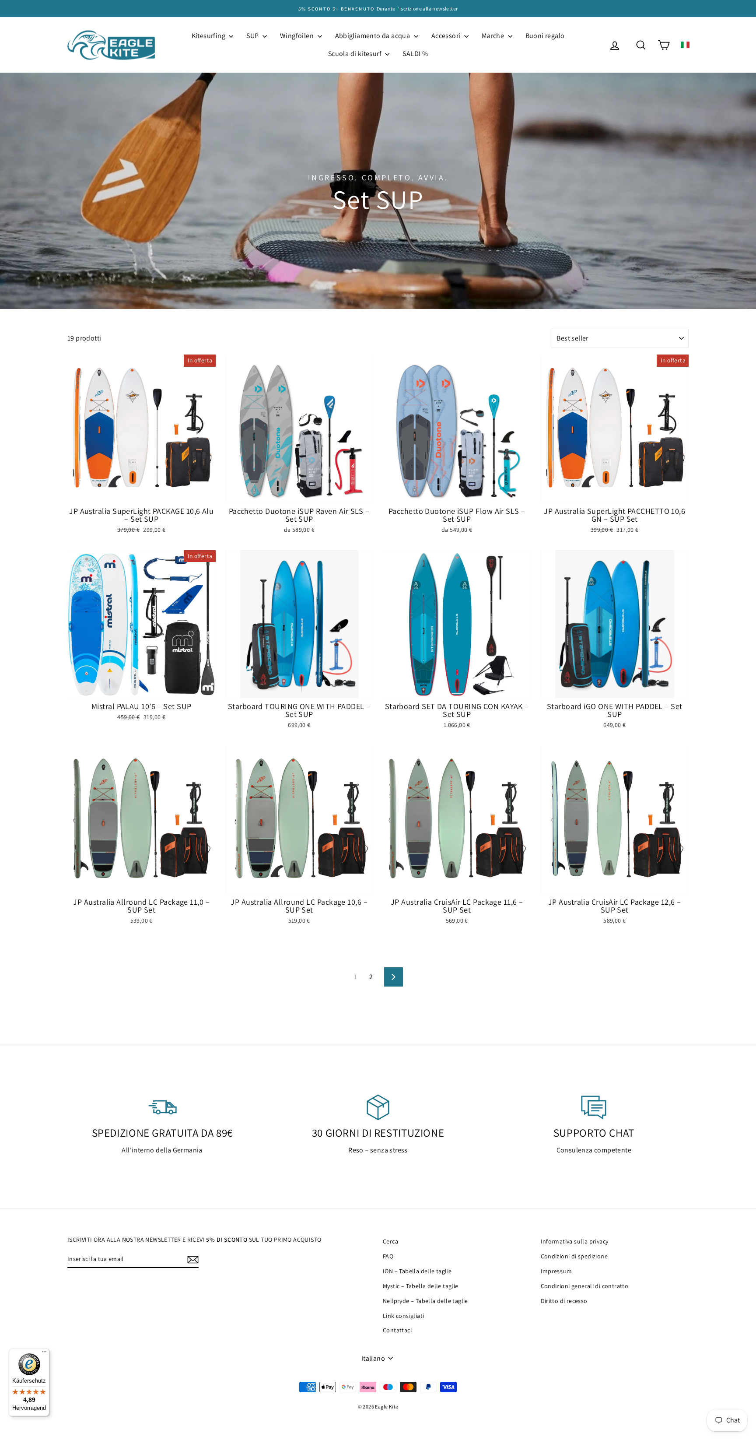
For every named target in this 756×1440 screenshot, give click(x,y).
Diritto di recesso (564, 1301)
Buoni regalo (545, 35)
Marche (494, 35)
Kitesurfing (209, 35)
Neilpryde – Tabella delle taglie (425, 1301)
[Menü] (44, 1354)
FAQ (388, 1256)
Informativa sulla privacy (575, 1241)
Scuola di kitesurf (355, 53)
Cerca (390, 1241)
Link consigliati (403, 1316)
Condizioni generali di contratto (585, 1286)
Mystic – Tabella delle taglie (420, 1286)
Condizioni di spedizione (574, 1256)
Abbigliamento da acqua (373, 35)
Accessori (446, 35)
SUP (253, 35)
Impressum (556, 1271)
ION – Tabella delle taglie (417, 1271)
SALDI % (415, 53)
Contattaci (397, 1330)
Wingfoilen (297, 35)
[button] (685, 45)
